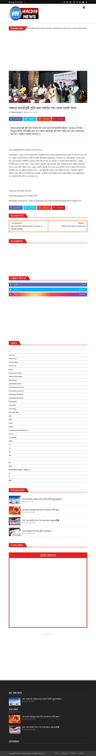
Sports (11, 434)
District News (13, 362)
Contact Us (13, 358)
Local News (12, 409)
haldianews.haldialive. (16, 391)
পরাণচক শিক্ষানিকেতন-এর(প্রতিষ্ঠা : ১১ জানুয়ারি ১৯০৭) (19, 469)
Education (12, 366)
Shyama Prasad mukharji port (18, 430)
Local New (12, 405)
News (10, 419)
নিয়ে (9, 462)
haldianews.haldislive (16, 394)
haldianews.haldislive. (16, 398)
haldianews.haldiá (15, 383)
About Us (65, 753)
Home (57, 753)
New (10, 416)
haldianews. (13, 380)
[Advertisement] (48, 49)
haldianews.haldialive (16, 387)
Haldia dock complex (15, 376)
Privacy (73, 753)
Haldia (11, 369)
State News (12, 437)
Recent (11, 427)
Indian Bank (13, 401)
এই (9, 444)
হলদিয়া (10, 480)
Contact (12, 355)
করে (9, 452)
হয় (9, 477)
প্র (9, 473)
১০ (9, 351)
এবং (9, 448)
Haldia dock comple (15, 373)
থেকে (10, 455)
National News (14, 412)
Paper (10, 423)
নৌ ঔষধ (10, 466)
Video (10, 441)
